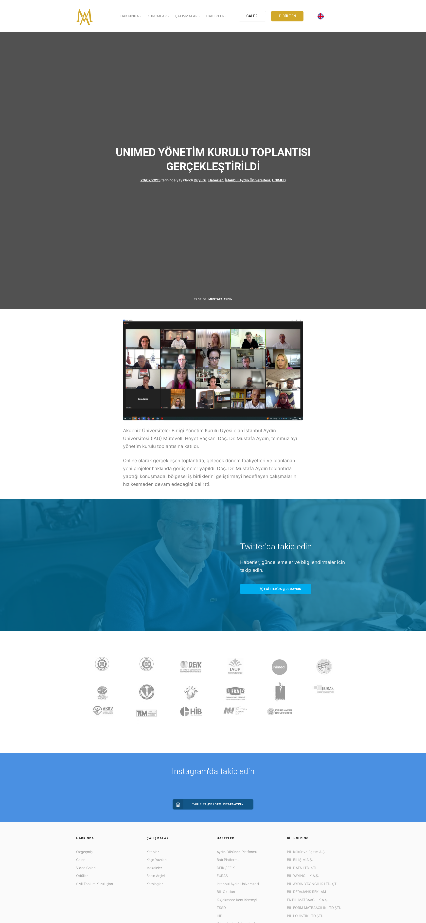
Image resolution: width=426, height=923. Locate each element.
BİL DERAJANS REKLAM (306, 892)
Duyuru (200, 180)
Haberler (215, 180)
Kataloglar (154, 884)
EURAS (222, 876)
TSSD (221, 908)
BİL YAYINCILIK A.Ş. (303, 876)
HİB (219, 916)
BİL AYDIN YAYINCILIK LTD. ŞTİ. (312, 884)
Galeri (80, 860)
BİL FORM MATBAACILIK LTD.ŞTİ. (314, 908)
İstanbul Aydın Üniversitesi (247, 180)
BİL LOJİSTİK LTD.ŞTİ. (305, 916)
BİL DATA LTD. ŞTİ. (302, 868)
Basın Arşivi (155, 876)
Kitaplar (152, 852)
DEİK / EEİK (226, 868)
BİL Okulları (226, 892)
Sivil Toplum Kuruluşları (94, 884)
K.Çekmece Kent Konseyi (237, 900)
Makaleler (154, 868)
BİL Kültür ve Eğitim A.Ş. (306, 852)
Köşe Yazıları (156, 860)
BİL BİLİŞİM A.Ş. (300, 860)
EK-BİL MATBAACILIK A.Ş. (307, 900)
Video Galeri (85, 868)
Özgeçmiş (84, 852)
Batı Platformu (228, 860)
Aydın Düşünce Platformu (237, 852)
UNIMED (279, 180)
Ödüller (82, 876)
